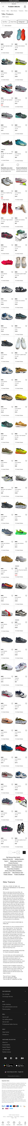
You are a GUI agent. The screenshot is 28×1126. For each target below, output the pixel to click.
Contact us (5, 1034)
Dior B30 (7, 867)
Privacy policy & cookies (13, 1076)
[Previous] (9, 852)
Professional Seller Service (9, 1024)
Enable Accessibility (14, 1)
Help (3, 1029)
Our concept (5, 994)
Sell (3, 1014)
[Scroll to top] (24, 852)
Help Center (5, 1032)
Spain (13, 1117)
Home (3, 11)
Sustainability (6, 1045)
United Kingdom (10, 1116)
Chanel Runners (13, 863)
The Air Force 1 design (9, 976)
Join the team (6, 1049)
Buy (3, 1001)
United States (16, 1116)
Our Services (6, 991)
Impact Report (6, 1047)
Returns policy (6, 1009)
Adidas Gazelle (19, 859)
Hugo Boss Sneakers (13, 869)
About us (4, 1042)
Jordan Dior (6, 873)
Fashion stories (6, 1052)
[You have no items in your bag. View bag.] (25, 7)
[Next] (18, 852)
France (4, 1116)
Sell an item (5, 1022)
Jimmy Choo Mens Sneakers (13, 871)
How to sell (5, 1017)
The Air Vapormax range (10, 978)
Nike (7, 11)
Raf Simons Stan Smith (13, 857)
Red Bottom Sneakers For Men (13, 865)
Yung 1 (6, 861)
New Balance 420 (17, 873)
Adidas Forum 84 (8, 859)
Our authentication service (9, 1007)
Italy (15, 1117)
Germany (22, 1116)
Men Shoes (14, 11)
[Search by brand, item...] (3, 6)
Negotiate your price (6, 168)
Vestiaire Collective (9, 1039)
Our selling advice (7, 1019)
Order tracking (6, 1004)
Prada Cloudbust (19, 874)
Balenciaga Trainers (16, 861)
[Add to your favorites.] (12, 44)
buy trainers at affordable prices (11, 901)
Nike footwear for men (8, 926)
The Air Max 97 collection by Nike (12, 979)
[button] (25, 7)
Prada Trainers (8, 874)
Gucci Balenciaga (17, 867)
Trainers (21, 11)
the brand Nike (16, 892)
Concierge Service (7, 996)
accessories (18, 961)
